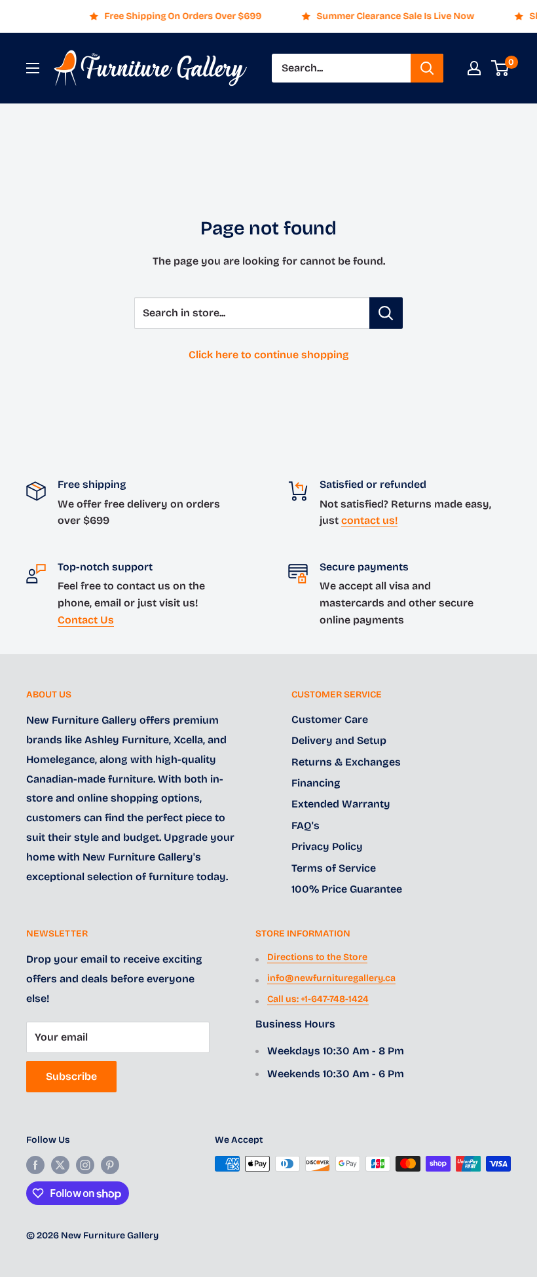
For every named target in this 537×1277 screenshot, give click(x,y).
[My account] (474, 68)
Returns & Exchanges (346, 762)
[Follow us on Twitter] (60, 1165)
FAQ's (305, 825)
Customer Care (329, 719)
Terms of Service (333, 868)
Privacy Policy (327, 846)
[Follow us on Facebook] (35, 1165)
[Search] (427, 68)
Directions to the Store (317, 957)
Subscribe (71, 1076)
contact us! (369, 520)
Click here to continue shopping (269, 354)
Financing (316, 783)
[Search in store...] (386, 313)
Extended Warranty (340, 804)
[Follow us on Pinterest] (110, 1165)
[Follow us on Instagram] (85, 1165)
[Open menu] (32, 68)
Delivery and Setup (338, 740)
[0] (500, 68)
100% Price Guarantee (346, 889)
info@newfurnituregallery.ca (331, 978)
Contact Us (86, 620)
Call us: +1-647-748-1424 (318, 999)
